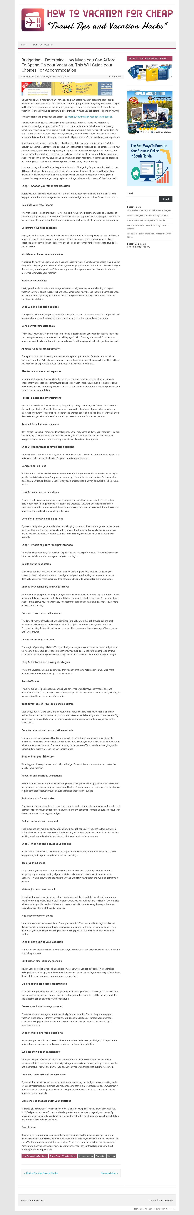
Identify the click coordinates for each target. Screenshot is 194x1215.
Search (130, 193)
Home (24, 45)
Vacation (111, 1156)
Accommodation (86, 1156)
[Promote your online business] (149, 187)
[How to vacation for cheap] (97, 31)
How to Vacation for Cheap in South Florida (146, 220)
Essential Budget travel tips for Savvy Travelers (147, 215)
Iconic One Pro (140, 1209)
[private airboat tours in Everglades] (149, 136)
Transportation (110, 1173)
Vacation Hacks (69, 1156)
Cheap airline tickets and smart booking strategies (149, 210)
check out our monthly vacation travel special (89, 117)
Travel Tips (55, 1156)
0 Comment (115, 76)
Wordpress (171, 1209)
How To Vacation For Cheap (35, 1156)
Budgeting (100, 1156)
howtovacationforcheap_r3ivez (39, 76)
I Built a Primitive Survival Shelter (41, 1173)
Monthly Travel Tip (42, 45)
